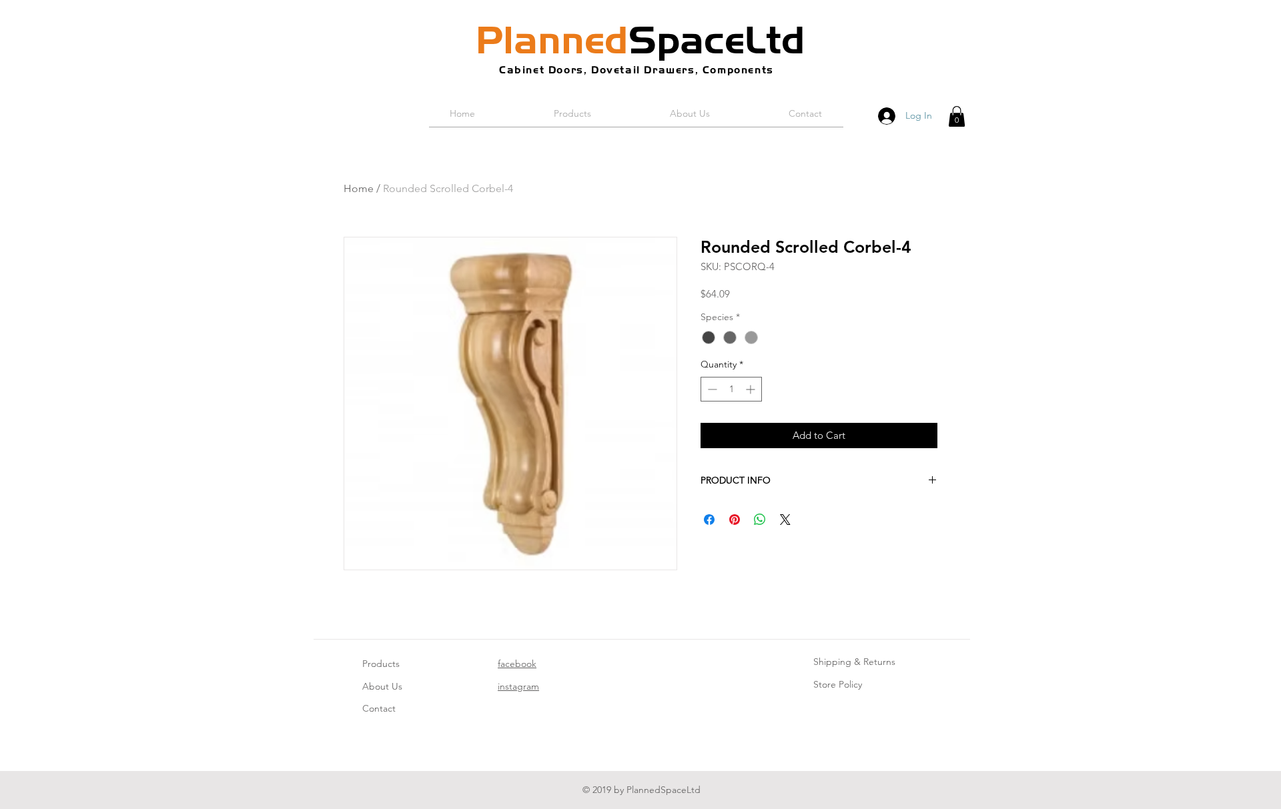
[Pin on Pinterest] (735, 520)
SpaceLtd (640, 40)
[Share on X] (785, 520)
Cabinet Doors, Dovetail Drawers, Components (636, 69)
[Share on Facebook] (709, 520)
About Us (382, 686)
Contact (379, 708)
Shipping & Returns (854, 662)
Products (381, 664)
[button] (956, 116)
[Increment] (751, 389)
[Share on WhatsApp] (760, 520)
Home (359, 188)
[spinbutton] (731, 389)
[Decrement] (711, 389)
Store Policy (837, 684)
